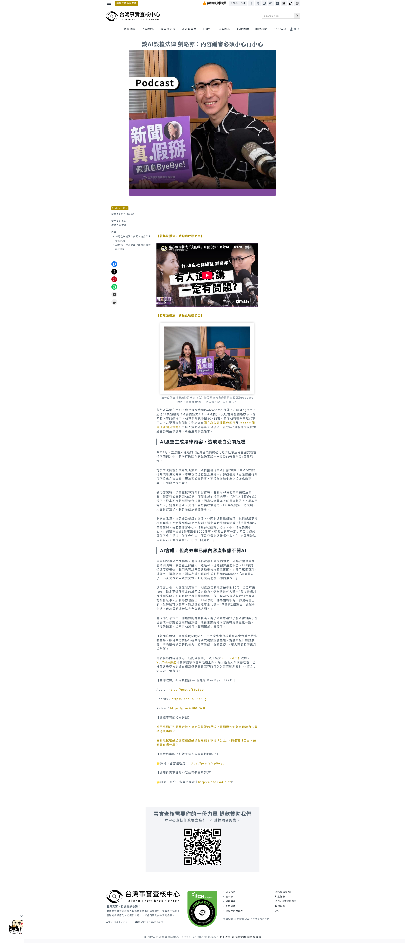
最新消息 (130, 29)
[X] (258, 3)
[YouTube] (271, 3)
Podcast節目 (120, 208)
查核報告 (148, 29)
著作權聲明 (239, 937)
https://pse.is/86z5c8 (187, 708)
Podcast (280, 29)
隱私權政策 (254, 937)
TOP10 (208, 29)
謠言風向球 (167, 29)
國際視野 (261, 29)
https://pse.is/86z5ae (186, 689)
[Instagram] (264, 3)
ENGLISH (238, 3)
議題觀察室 (189, 29)
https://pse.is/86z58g (189, 699)
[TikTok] (290, 3)
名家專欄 (243, 29)
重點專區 (225, 29)
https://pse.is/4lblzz (214, 782)
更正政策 (225, 937)
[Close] (21, 916)
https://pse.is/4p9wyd (207, 763)
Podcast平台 (231, 658)
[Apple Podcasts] (277, 3)
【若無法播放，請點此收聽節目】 (180, 236)
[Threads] (284, 3)
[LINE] (297, 3)
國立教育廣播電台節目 (220, 422)
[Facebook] (251, 3)
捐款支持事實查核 (126, 3)
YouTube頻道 (166, 662)
